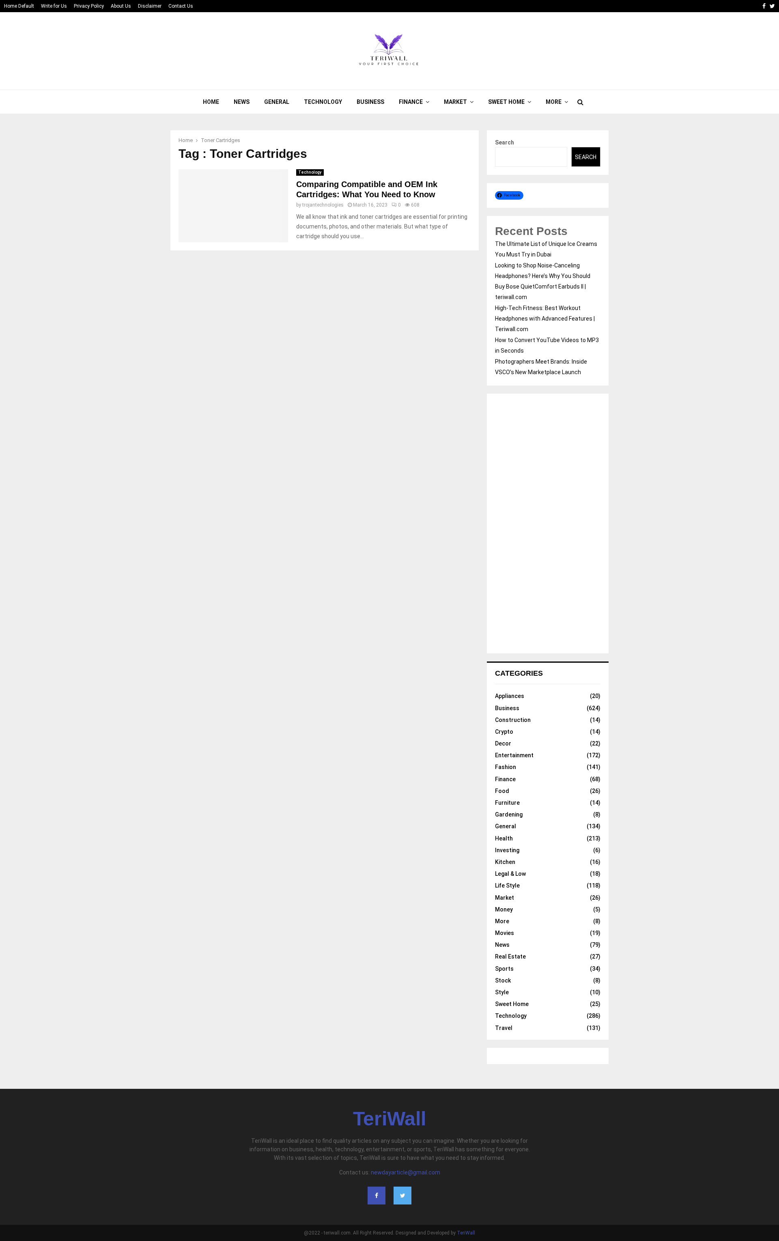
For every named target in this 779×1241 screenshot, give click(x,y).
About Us (121, 6)
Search (504, 142)
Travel (503, 1028)
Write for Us (54, 6)
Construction (513, 720)
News (242, 102)
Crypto (504, 731)
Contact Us (180, 6)
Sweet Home (506, 102)
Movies (504, 933)
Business (370, 102)
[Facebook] (376, 1195)
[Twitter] (402, 1195)
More (554, 102)
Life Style (507, 885)
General (276, 102)
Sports (504, 968)
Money (504, 909)
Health (504, 838)
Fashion (505, 767)
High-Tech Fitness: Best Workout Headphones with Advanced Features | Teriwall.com (545, 318)
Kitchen (505, 862)
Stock (503, 980)
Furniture (507, 802)
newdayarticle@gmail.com (405, 1172)
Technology (323, 102)
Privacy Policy (89, 6)
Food (502, 791)
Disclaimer (149, 6)
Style (502, 992)
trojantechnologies (323, 205)
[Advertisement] (547, 523)
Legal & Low (510, 873)
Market (455, 102)
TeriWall (389, 1119)
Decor (503, 743)
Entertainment (514, 755)
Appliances (509, 696)
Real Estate (510, 956)
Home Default (19, 6)
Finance (411, 102)
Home (211, 102)
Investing (507, 850)
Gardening (509, 814)
